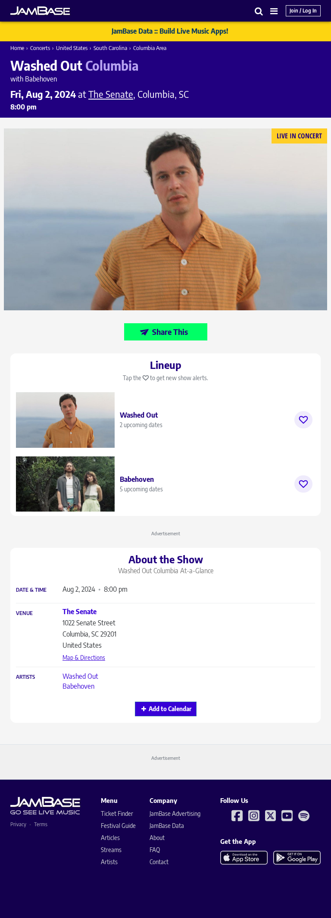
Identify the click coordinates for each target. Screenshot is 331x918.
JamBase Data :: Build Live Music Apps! (170, 31)
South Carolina (110, 47)
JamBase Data (167, 825)
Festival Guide (118, 825)
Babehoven (78, 686)
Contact (159, 861)
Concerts (40, 47)
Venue (24, 613)
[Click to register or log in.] (303, 419)
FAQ (155, 849)
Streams (111, 849)
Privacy (18, 824)
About (157, 837)
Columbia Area (149, 47)
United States (71, 47)
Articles (110, 837)
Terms (40, 824)
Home (17, 47)
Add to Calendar (170, 708)
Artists (25, 677)
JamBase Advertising (175, 813)
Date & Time (31, 590)
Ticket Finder (117, 813)
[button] (259, 11)
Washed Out (80, 676)
